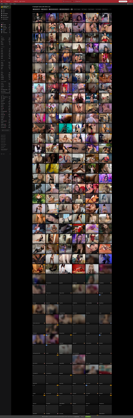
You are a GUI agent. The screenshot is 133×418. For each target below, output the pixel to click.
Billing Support (3, 136)
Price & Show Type (54, 9)
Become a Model (3, 144)
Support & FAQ (3, 135)
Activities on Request (64, 9)
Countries (44, 9)
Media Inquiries (3, 139)
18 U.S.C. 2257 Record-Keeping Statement (4, 149)
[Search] (74, 1)
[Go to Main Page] (8, 1)
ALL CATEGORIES (6, 130)
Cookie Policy (76, 416)
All (71, 9)
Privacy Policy (3, 141)
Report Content (3, 138)
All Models (2, 147)
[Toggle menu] (1, 1)
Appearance (36, 9)
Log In (130, 1)
